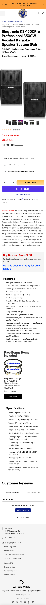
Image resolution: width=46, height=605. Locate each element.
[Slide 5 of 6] (31, 122)
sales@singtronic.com (13, 543)
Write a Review (9, 575)
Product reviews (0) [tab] (12, 492)
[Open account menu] (38, 13)
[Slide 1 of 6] (8, 122)
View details (13, 396)
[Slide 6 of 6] (37, 122)
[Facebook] (13, 602)
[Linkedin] (32, 602)
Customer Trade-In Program (14, 554)
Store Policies (9, 550)
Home (4, 21)
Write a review (23, 510)
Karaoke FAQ (8, 563)
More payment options (23, 194)
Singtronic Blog (9, 567)
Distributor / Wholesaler (12, 558)
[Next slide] (43, 4)
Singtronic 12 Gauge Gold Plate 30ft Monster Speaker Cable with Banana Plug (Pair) (12, 383)
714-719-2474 (10, 538)
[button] (6, 130)
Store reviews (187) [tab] (34, 492)
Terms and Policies (23, 598)
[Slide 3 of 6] (20, 122)
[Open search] (7, 13)
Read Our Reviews (10, 571)
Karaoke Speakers (15, 21)
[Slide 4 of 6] (25, 122)
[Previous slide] (2, 4)
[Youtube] (25, 602)
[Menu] (2, 13)
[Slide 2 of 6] (14, 122)
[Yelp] (29, 602)
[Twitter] (21, 602)
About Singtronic (10, 547)
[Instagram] (17, 602)
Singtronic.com (25, 595)
